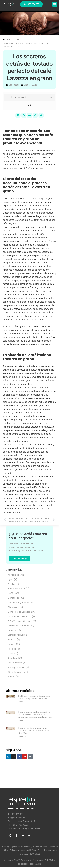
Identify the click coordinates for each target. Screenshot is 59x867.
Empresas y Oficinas (18, 625)
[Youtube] (24, 756)
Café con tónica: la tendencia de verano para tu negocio (34, 697)
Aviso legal (6, 846)
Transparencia (50, 850)
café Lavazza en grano (36, 198)
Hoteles (12, 648)
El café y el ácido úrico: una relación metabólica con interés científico (35, 730)
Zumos (11, 676)
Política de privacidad (20, 850)
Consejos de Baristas (19, 611)
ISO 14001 (35, 854)
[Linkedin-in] (22, 835)
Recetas (12, 658)
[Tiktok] (30, 756)
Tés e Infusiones (16, 671)
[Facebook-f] (19, 756)
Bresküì (11, 584)
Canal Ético (36, 850)
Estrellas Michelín (16, 634)
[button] (54, 4)
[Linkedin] (8, 756)
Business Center (16, 588)
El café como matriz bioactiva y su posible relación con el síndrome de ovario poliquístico (35, 714)
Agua (10, 579)
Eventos (12, 639)
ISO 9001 (23, 854)
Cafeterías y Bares (18, 602)
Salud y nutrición (16, 667)
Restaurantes (15, 662)
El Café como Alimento (20, 621)
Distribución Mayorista (19, 616)
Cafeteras (13, 597)
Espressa (12, 630)
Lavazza (12, 653)
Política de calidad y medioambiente (30, 846)
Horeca (11, 644)
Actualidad (13, 574)
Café (10, 593)
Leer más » (22, 702)
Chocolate (13, 607)
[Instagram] (13, 756)
